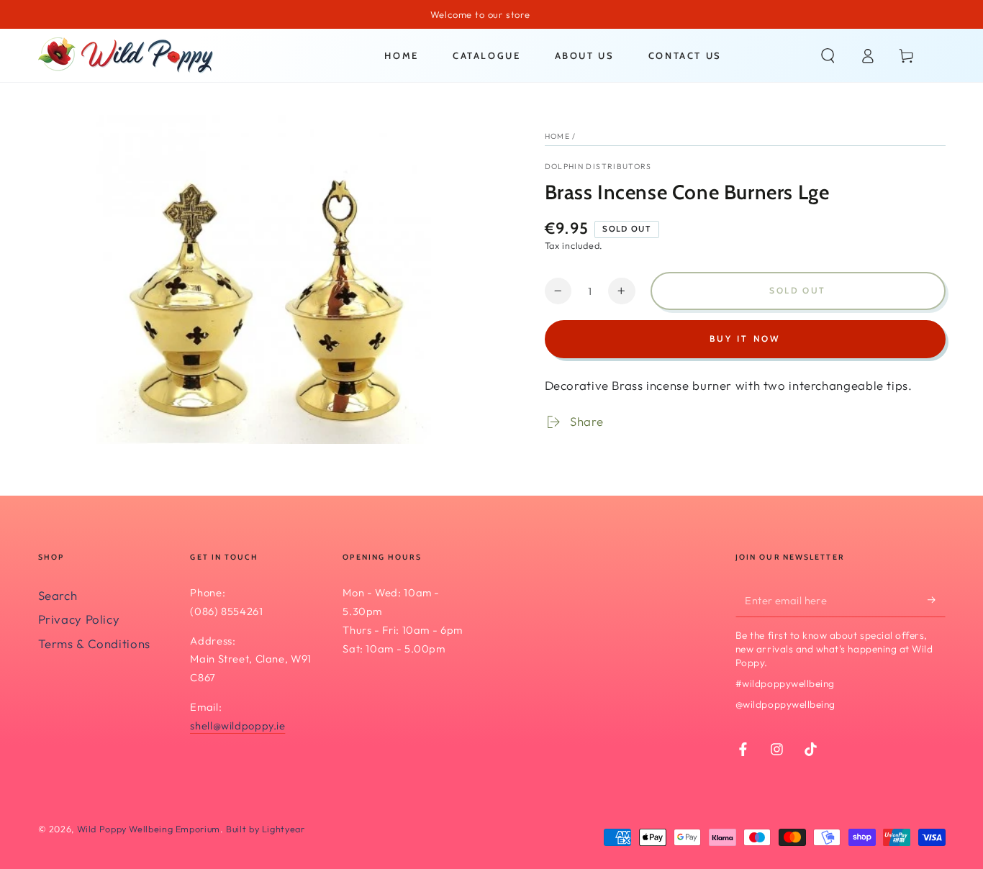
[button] (828, 55)
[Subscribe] (936, 600)
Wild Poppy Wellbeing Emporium (148, 828)
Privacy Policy (79, 619)
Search (58, 595)
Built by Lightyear (265, 828)
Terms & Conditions (94, 643)
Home (557, 136)
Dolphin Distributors (598, 166)
